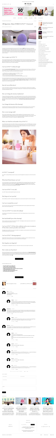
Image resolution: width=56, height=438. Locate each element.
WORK (33, 1)
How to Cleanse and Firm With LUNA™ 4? (8, 271)
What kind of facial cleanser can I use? (43, 54)
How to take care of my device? (42, 66)
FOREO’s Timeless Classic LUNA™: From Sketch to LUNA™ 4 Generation (13, 268)
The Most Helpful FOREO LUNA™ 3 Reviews (9, 269)
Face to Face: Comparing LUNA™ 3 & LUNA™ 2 (9, 267)
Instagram (4, 4)
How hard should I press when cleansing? (43, 60)
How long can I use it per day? (41, 56)
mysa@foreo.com (10, 426)
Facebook (2, 4)
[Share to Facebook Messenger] (35, 26)
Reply (12, 296)
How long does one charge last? (42, 65)
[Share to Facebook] (34, 26)
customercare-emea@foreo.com (27, 302)
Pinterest (8, 4)
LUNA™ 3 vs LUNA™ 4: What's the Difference (9, 266)
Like (7, 296)
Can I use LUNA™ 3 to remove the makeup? (43, 59)
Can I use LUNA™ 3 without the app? (42, 45)
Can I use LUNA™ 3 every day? (42, 55)
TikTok (10, 4)
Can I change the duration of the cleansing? (43, 49)
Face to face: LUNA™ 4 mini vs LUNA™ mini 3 (9, 265)
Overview (39, 42)
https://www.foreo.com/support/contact (25, 367)
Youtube (5, 4)
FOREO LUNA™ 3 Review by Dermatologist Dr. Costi (10, 270)
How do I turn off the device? (41, 46)
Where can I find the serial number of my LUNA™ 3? (44, 51)
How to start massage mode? (41, 50)
